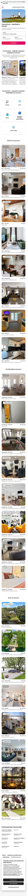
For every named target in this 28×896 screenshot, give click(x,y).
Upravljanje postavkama (13, 887)
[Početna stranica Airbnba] (3, 7)
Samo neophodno (14, 883)
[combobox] (13, 34)
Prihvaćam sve (13, 880)
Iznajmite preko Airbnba (18, 7)
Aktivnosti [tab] (16, 830)
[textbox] (7, 39)
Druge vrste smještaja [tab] (6, 830)
